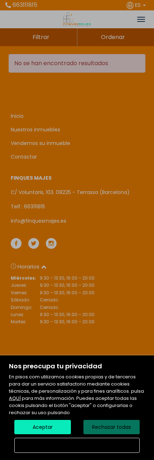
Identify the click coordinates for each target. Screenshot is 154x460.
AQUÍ (15, 398)
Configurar (77, 445)
